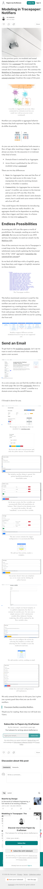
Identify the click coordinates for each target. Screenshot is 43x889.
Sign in (38, 3)
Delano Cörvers (15, 806)
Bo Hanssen (10, 17)
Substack (11, 885)
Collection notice (35, 874)
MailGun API (7, 240)
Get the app (32, 879)
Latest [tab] (9, 793)
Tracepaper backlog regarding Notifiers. (18, 707)
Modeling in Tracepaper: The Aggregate (14, 815)
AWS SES (5, 235)
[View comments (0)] (9, 24)
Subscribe (31, 3)
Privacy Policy (23, 860)
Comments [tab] (6, 767)
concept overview (8, 78)
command (17, 64)
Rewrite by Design (10, 799)
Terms (25, 874)
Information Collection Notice (28, 858)
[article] (21, 804)
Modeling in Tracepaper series (13, 72)
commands (27, 385)
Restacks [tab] (15, 767)
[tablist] (11, 767)
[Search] (39, 793)
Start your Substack (16, 879)
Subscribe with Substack (23, 851)
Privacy (19, 874)
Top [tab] (4, 793)
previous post (25, 429)
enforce (21, 217)
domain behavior (8, 61)
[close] (37, 818)
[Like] (4, 24)
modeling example (23, 348)
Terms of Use (33, 855)
